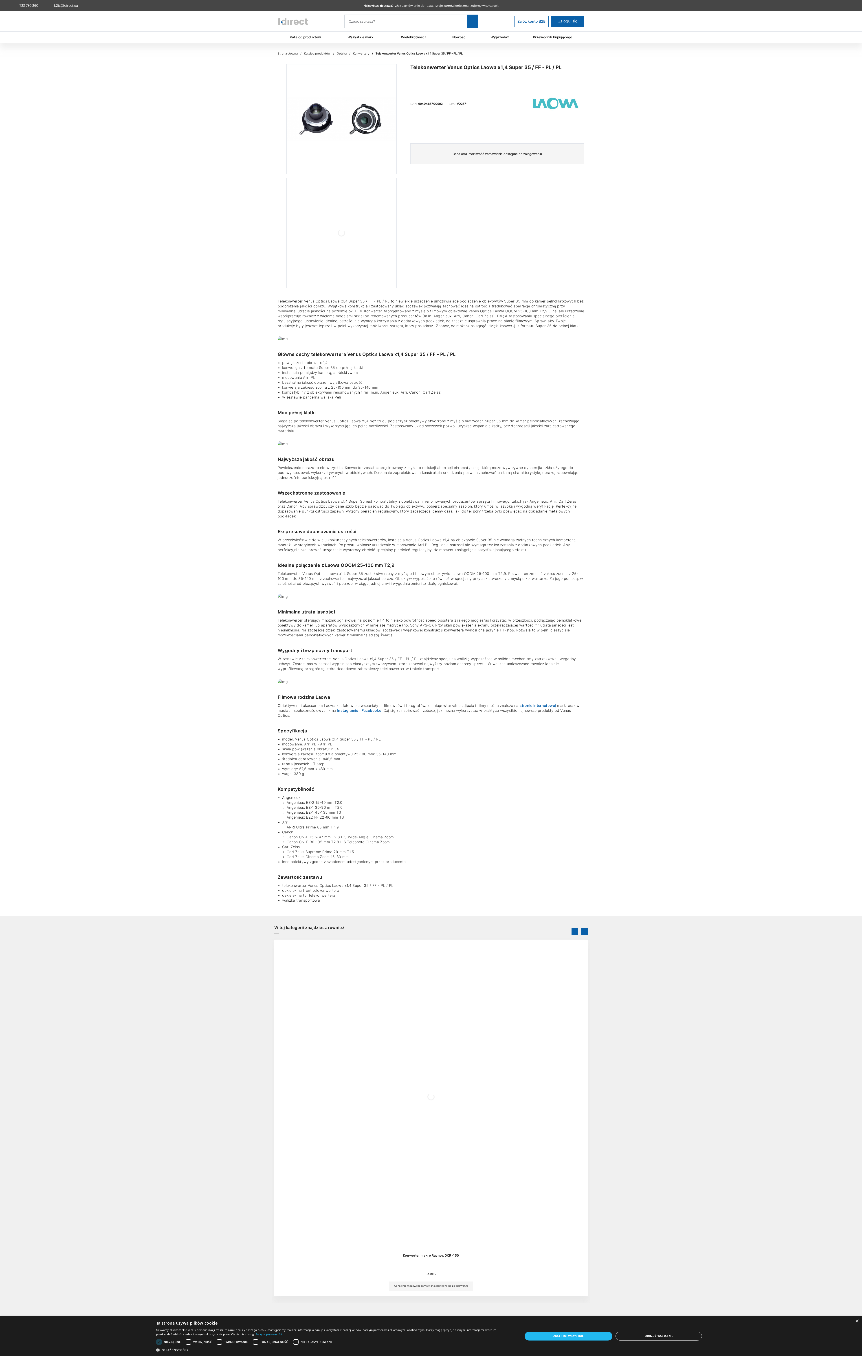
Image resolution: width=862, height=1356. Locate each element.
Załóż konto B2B (531, 21)
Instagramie (347, 710)
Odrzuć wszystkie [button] (659, 1336)
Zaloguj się (567, 21)
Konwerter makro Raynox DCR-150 (431, 1255)
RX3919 (431, 1273)
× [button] (857, 1321)
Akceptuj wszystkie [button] (568, 1336)
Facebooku (371, 710)
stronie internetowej (538, 705)
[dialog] (431, 1336)
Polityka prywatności (268, 1334)
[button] (334, 1350)
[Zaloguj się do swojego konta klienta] (845, 5)
